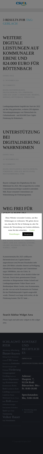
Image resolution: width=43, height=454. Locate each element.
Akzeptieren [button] (28, 234)
